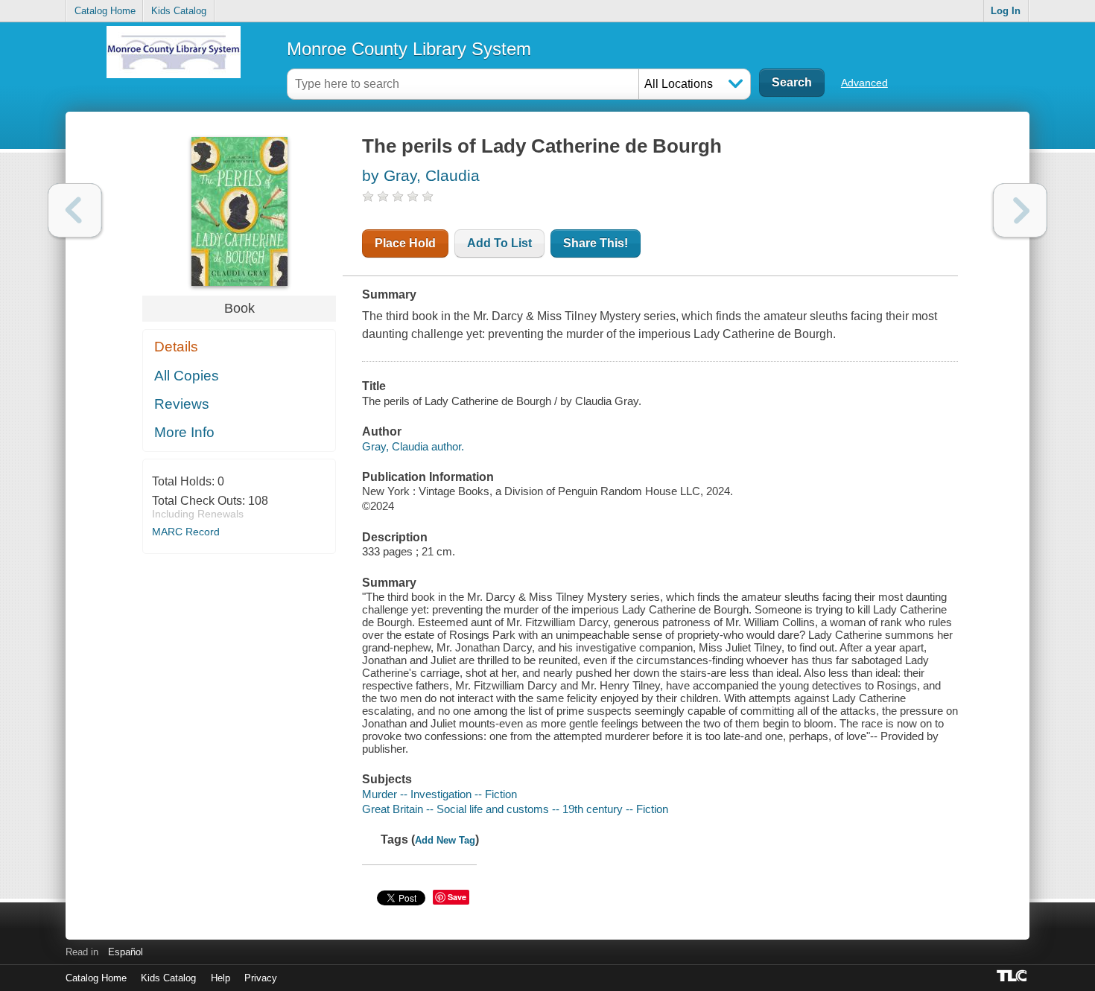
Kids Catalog (178, 10)
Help (220, 978)
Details (176, 346)
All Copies (186, 375)
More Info (184, 432)
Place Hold (405, 243)
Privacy (260, 978)
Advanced (864, 83)
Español (125, 951)
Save (457, 896)
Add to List (499, 243)
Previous (75, 210)
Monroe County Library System (409, 49)
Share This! (595, 243)
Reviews (181, 404)
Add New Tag (445, 840)
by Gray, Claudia (421, 175)
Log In (1006, 10)
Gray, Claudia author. (413, 446)
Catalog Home (105, 10)
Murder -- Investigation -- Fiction (439, 794)
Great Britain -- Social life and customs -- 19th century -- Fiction (515, 809)
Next (1020, 210)
